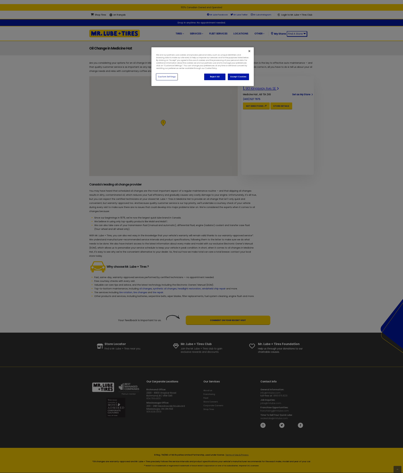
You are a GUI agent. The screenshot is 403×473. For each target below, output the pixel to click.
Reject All (215, 76)
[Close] (249, 51)
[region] (202, 66)
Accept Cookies (238, 76)
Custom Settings (167, 76)
